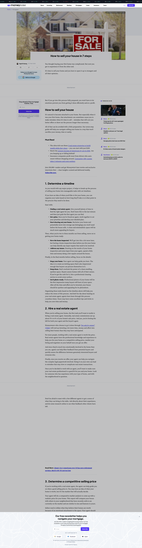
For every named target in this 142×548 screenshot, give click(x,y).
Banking (69, 5)
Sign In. (75, 544)
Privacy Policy (72, 541)
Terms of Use (74, 540)
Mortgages (79, 5)
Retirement (59, 5)
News (42, 5)
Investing (49, 5)
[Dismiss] (139, 516)
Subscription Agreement (83, 540)
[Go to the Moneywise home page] (16, 5)
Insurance (96, 5)
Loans (87, 5)
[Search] (124, 5)
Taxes (105, 5)
